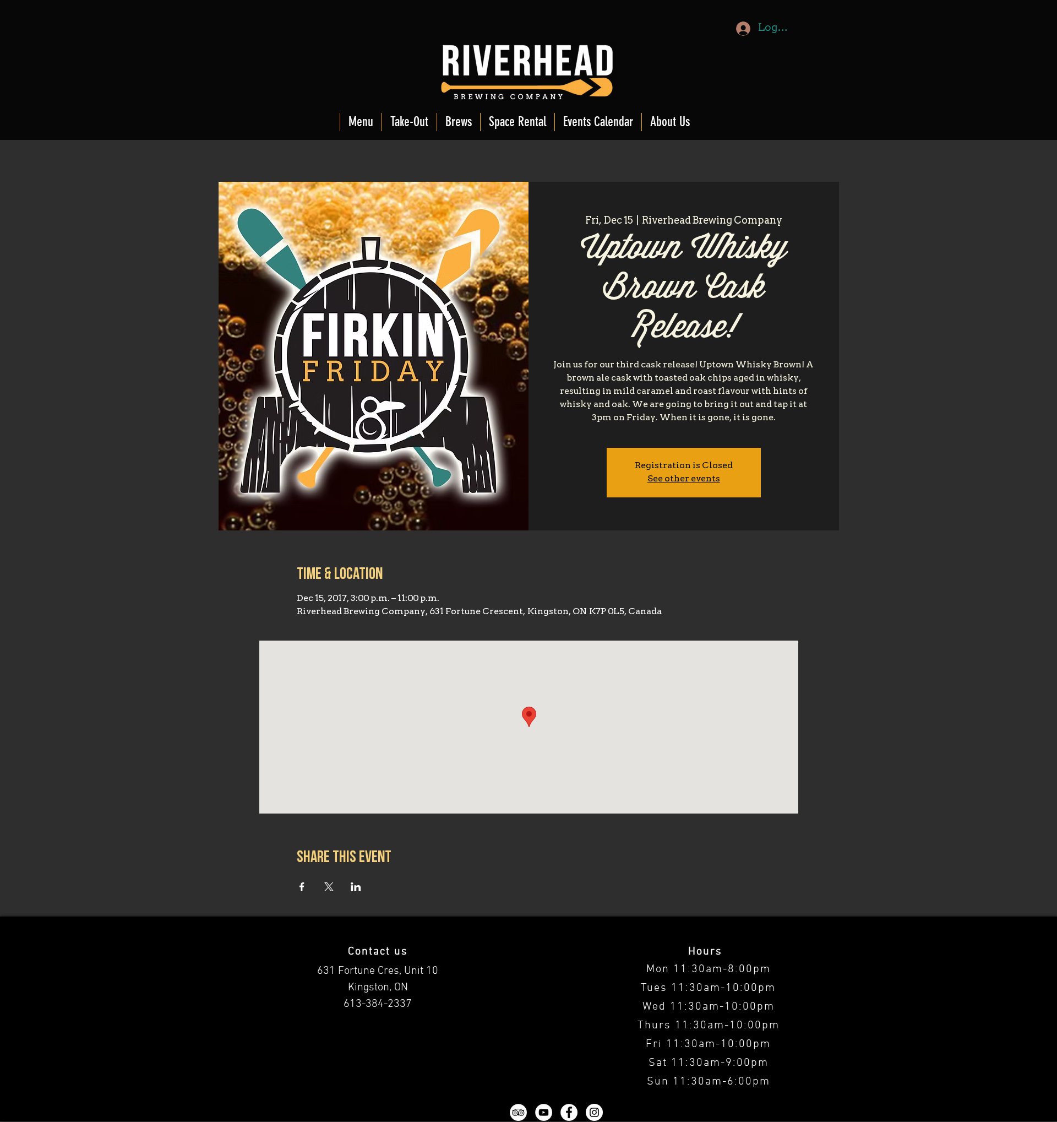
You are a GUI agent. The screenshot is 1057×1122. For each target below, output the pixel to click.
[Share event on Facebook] (302, 886)
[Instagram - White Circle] (594, 1112)
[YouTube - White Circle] (543, 1112)
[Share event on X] (329, 886)
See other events (683, 479)
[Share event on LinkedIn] (356, 886)
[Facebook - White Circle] (568, 1112)
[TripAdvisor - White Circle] (518, 1112)
